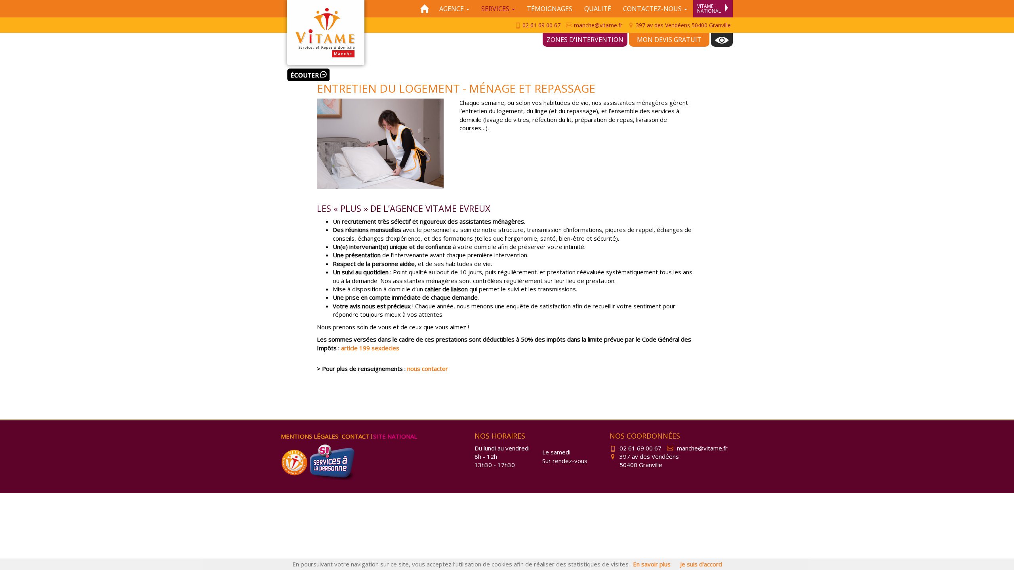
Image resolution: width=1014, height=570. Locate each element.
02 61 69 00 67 (540, 25)
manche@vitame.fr (597, 25)
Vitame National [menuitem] (709, 8)
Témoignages (549, 8)
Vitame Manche (325, 32)
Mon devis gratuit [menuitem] (669, 39)
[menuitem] (722, 40)
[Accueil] (424, 8)
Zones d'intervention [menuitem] (585, 39)
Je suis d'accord (701, 564)
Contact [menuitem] (356, 436)
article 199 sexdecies (370, 348)
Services (496, 8)
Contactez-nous (653, 8)
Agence (452, 8)
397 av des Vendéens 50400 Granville (682, 25)
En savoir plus (652, 564)
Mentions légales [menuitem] (309, 436)
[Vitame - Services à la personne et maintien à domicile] (295, 462)
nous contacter (427, 368)
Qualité (597, 8)
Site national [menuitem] (395, 436)
